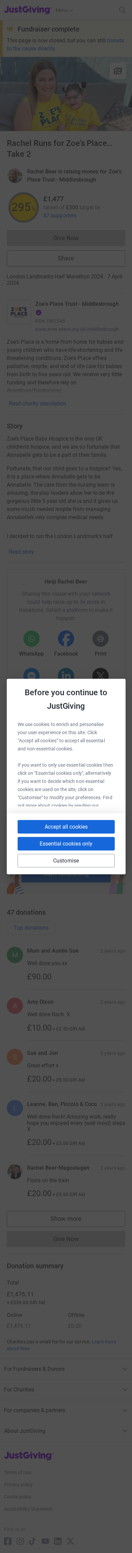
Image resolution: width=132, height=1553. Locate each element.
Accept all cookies (66, 827)
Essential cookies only (66, 844)
